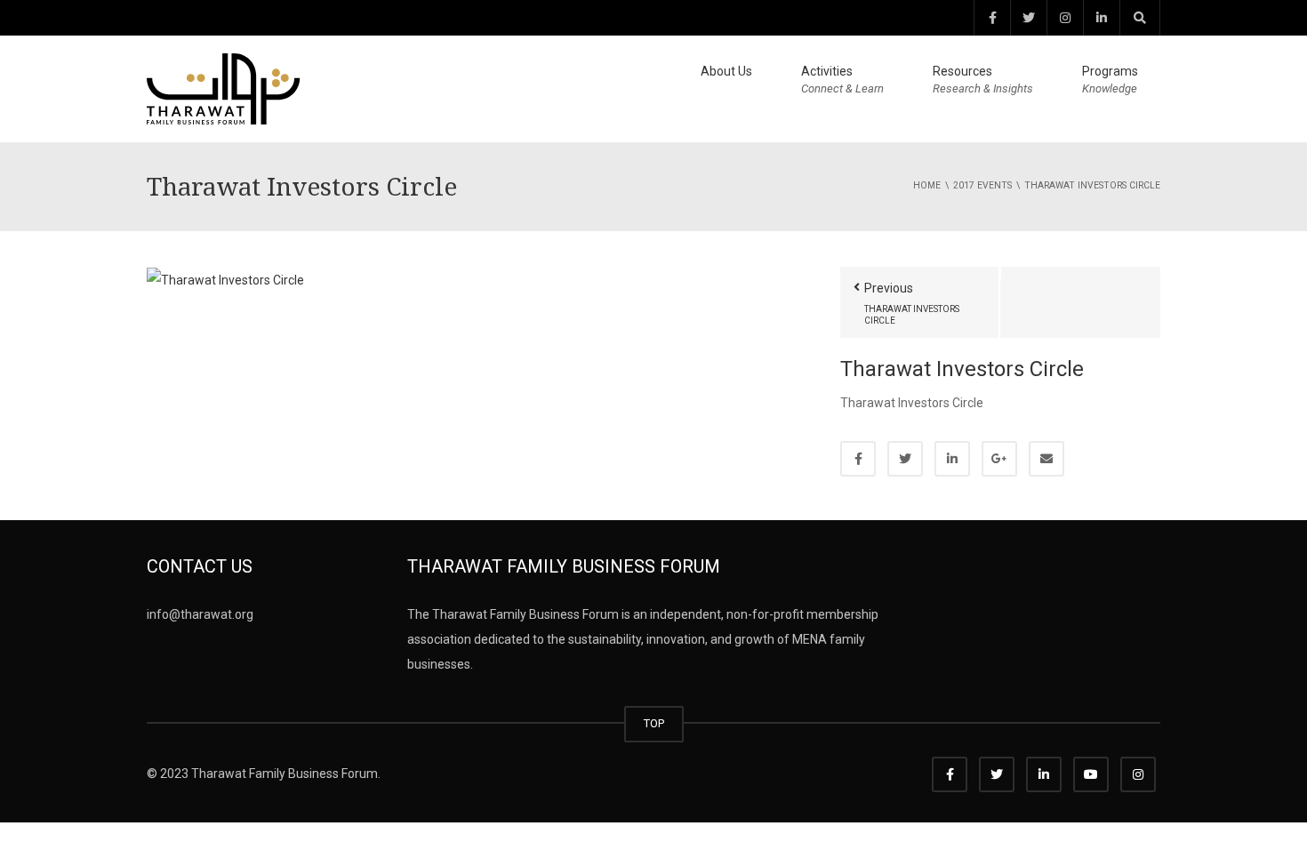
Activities (842, 79)
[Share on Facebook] (858, 459)
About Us (726, 71)
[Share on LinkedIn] (952, 459)
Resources (983, 79)
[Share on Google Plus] (999, 459)
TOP (654, 723)
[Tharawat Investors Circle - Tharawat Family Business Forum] (224, 88)
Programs (1110, 79)
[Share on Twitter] (905, 459)
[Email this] (1046, 459)
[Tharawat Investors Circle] (225, 279)
